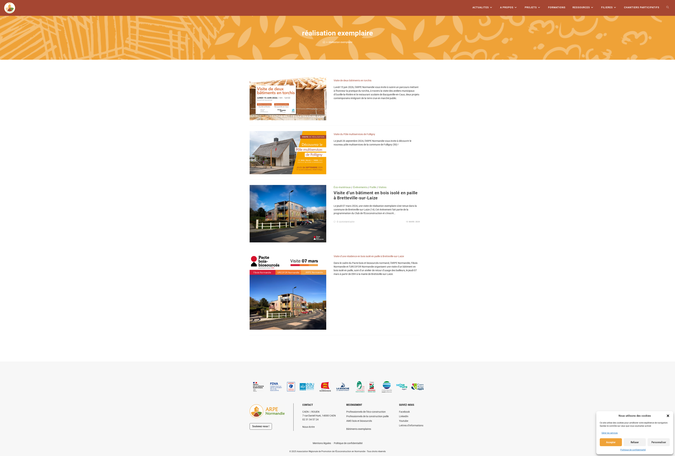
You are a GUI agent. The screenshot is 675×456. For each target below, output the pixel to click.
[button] (668, 416)
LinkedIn (403, 416)
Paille (373, 187)
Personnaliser (658, 442)
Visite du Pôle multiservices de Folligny (354, 134)
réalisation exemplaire (340, 42)
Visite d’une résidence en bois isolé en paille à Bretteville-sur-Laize (369, 256)
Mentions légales (322, 443)
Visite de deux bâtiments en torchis (352, 80)
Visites (382, 187)
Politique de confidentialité (633, 450)
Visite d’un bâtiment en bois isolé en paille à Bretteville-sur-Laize (375, 195)
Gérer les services (610, 433)
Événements (360, 187)
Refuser (635, 442)
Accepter (611, 442)
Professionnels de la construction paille (367, 416)
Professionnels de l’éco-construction (366, 411)
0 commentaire (346, 221)
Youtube (403, 420)
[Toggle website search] (667, 7)
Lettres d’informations (411, 425)
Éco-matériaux (342, 187)
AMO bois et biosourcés (359, 420)
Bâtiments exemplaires (358, 429)
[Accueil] (324, 42)
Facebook (404, 411)
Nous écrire (308, 426)
